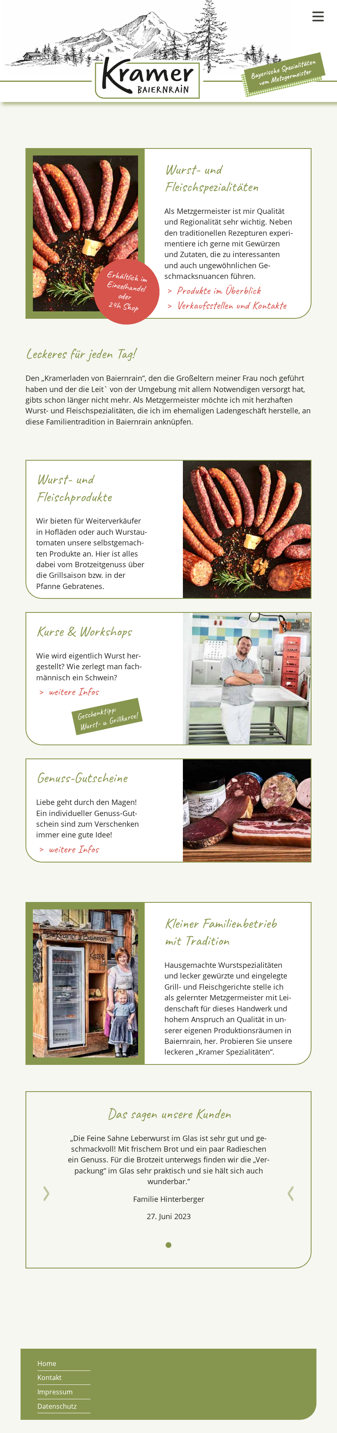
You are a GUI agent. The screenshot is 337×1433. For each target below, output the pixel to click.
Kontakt (49, 1377)
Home (46, 1363)
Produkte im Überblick (218, 290)
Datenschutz (56, 1406)
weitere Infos (73, 691)
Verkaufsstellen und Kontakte (231, 305)
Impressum (55, 1391)
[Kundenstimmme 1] (168, 1245)
